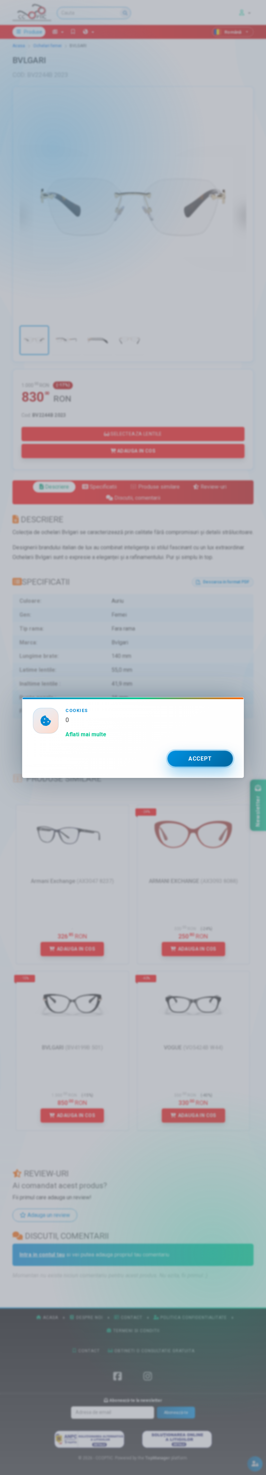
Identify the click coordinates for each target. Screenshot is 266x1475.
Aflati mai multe (85, 734)
